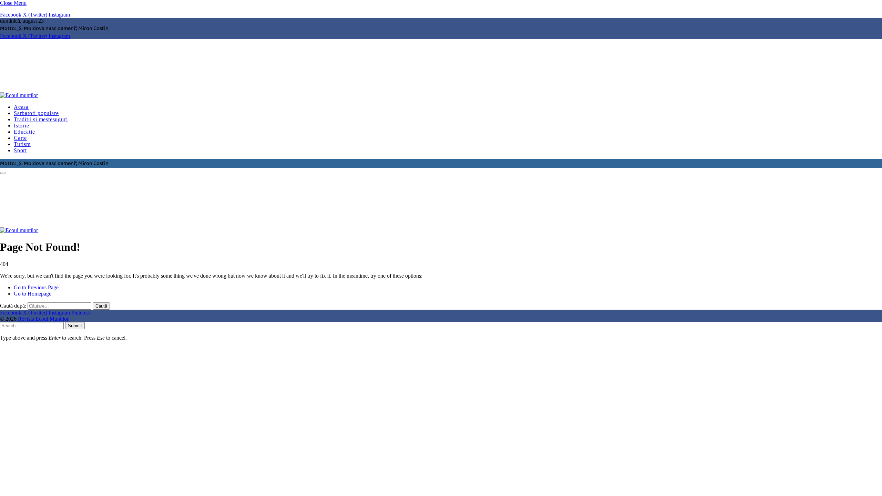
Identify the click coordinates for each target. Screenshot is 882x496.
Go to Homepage (32, 294)
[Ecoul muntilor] (105, 95)
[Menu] (3, 173)
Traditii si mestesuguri (41, 119)
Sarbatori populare (36, 113)
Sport (20, 150)
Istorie (21, 125)
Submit (75, 325)
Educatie (24, 132)
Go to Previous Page (36, 287)
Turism (22, 144)
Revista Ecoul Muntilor (43, 319)
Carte (20, 138)
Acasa (21, 107)
